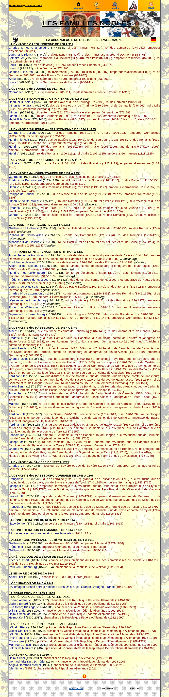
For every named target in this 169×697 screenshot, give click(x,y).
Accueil (78, 8)
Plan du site (76, 688)
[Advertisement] (49, 688)
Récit (97, 8)
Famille (115, 8)
